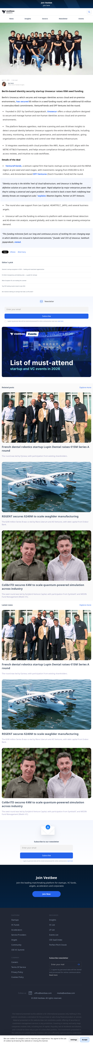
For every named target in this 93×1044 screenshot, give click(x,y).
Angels (14, 940)
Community (16, 945)
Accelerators (16, 930)
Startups (15, 920)
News (11, 19)
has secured (22, 101)
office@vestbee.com (43, 993)
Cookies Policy (17, 977)
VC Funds (15, 925)
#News (13, 252)
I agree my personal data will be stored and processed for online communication (48, 861)
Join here (46, 5)
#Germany (22, 252)
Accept (84, 1040)
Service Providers (18, 935)
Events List (53, 935)
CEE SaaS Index (55, 940)
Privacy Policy (17, 972)
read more (60, 321)
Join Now (46, 894)
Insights (28, 19)
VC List (52, 925)
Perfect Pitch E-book (58, 945)
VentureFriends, (14, 165)
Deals (5, 252)
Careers (14, 962)
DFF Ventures (40, 174)
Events (81, 19)
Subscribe (46, 855)
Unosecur (52, 111)
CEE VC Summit (17, 950)
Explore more (85, 387)
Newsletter (63, 19)
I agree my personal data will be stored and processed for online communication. (65, 972)
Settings (74, 1040)
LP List (52, 930)
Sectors (45, 19)
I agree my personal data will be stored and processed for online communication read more (35, 321)
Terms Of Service (18, 967)
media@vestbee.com (66, 993)
